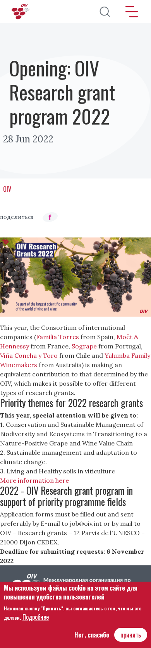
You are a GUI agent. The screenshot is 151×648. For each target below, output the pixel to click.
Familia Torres (57, 337)
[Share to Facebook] (50, 217)
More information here (34, 480)
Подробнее (35, 617)
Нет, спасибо (91, 634)
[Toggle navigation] (132, 11)
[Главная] (21, 11)
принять (130, 634)
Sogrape (84, 346)
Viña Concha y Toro (29, 355)
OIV (7, 189)
